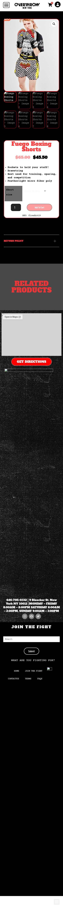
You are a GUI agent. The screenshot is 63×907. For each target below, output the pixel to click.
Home (16, 671)
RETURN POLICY (13, 240)
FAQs (39, 679)
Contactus (13, 679)
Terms (28, 679)
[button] (54, 24)
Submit (31, 651)
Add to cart (39, 207)
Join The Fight (33, 671)
